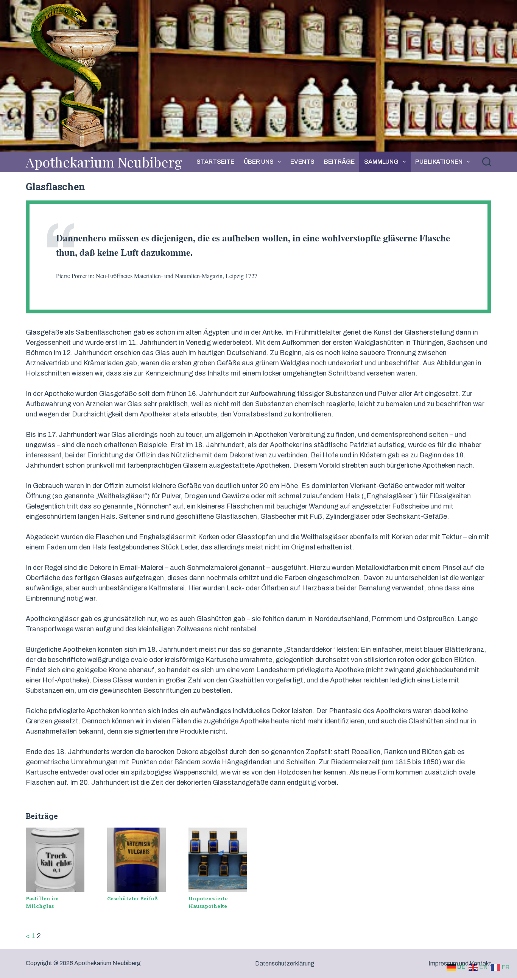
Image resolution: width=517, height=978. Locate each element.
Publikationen (438, 161)
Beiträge (339, 161)
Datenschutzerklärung (285, 963)
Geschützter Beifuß (132, 898)
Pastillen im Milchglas (42, 902)
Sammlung (381, 161)
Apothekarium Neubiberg (104, 162)
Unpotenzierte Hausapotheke (208, 902)
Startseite (215, 161)
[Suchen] (486, 161)
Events (302, 161)
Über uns (259, 161)
